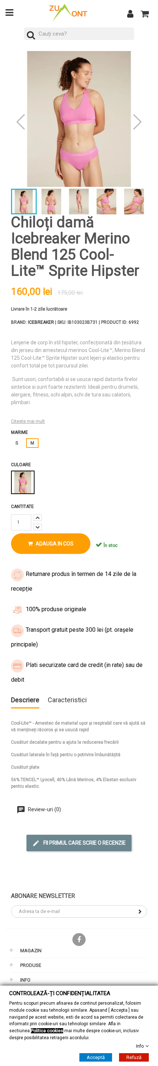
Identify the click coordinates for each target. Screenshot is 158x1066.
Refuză (133, 1057)
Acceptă (96, 1057)
